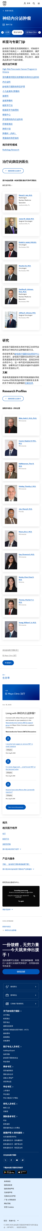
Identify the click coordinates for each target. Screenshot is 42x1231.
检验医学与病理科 (10, 110)
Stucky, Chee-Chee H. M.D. (26, 578)
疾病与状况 (9, 11)
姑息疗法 (5, 839)
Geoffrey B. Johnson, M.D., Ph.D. (26, 290)
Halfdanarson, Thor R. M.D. (26, 465)
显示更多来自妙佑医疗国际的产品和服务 (17, 869)
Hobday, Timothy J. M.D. (27, 486)
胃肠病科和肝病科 (10, 138)
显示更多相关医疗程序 (10, 849)
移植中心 (6, 114)
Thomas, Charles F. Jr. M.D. (26, 601)
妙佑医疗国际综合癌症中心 (27, 354)
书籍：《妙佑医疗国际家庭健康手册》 (16, 864)
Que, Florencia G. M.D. (26, 554)
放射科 (5, 96)
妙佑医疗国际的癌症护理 (13, 86)
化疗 (4, 834)
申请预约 (8, 663)
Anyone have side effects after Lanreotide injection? (20, 791)
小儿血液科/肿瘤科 (11, 91)
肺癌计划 (6, 128)
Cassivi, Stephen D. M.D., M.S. (27, 442)
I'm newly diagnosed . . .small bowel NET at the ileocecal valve (20, 768)
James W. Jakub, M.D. (26, 219)
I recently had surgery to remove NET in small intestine (19, 745)
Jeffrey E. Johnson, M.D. (27, 313)
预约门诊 (9, 24)
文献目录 (29, 383)
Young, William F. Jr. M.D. (27, 622)
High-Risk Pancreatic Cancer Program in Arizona (19, 70)
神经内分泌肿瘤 (16, 18)
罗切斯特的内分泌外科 (12, 119)
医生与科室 (18, 32)
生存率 (6, 32)
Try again (21, 901)
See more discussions (15, 807)
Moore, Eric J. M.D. (25, 532)
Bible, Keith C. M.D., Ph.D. (28, 418)
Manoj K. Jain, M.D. (25, 195)
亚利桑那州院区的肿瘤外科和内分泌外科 (20, 77)
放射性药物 (6, 844)
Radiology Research (10, 149)
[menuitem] (6, 32)
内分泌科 (6, 82)
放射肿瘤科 (7, 100)
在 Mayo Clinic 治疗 (9, 655)
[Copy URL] (34, 896)
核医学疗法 (7, 105)
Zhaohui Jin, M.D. (25, 266)
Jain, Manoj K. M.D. (25, 509)
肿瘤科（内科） (9, 133)
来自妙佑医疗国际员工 (10, 650)
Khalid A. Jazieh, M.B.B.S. (27, 242)
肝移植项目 (7, 124)
